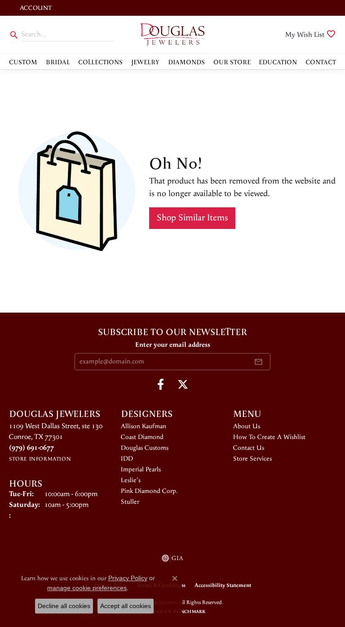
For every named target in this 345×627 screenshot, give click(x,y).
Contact (320, 62)
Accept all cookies (125, 605)
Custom (23, 62)
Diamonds (186, 62)
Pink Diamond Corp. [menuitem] (149, 491)
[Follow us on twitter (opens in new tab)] (183, 384)
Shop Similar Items (192, 218)
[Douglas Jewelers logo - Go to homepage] (172, 35)
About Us (246, 426)
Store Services (252, 459)
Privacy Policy (127, 578)
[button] (35, 8)
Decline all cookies (64, 605)
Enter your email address (172, 344)
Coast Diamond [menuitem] (142, 437)
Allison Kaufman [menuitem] (143, 426)
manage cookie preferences (87, 587)
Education (278, 62)
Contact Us (248, 448)
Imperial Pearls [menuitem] (141, 470)
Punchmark (189, 611)
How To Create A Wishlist (269, 437)
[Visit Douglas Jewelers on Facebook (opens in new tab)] (160, 384)
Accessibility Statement (223, 585)
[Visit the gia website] (172, 558)
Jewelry (145, 62)
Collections (100, 62)
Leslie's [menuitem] (131, 480)
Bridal (58, 62)
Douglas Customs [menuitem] (144, 448)
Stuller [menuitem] (130, 502)
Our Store (232, 62)
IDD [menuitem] (127, 459)
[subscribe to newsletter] (258, 362)
